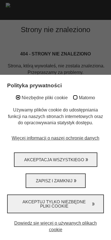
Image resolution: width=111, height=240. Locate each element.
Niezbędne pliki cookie (45, 97)
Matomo (87, 97)
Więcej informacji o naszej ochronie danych (55, 138)
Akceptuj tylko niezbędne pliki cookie (54, 203)
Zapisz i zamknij (54, 180)
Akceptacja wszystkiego (54, 159)
